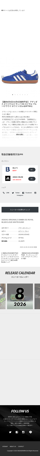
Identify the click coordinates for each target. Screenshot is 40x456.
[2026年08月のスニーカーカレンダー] (20, 296)
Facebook (28, 193)
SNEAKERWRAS (22, 451)
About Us (13, 446)
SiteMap (5, 446)
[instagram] (23, 432)
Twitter (17, 193)
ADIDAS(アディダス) (11, 119)
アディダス (22, 228)
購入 (32, 169)
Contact (21, 446)
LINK (7, 193)
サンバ (28, 228)
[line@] (30, 432)
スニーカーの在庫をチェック (20, 210)
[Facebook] (17, 432)
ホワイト (21, 231)
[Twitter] (10, 432)
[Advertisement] (20, 34)
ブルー (27, 231)
